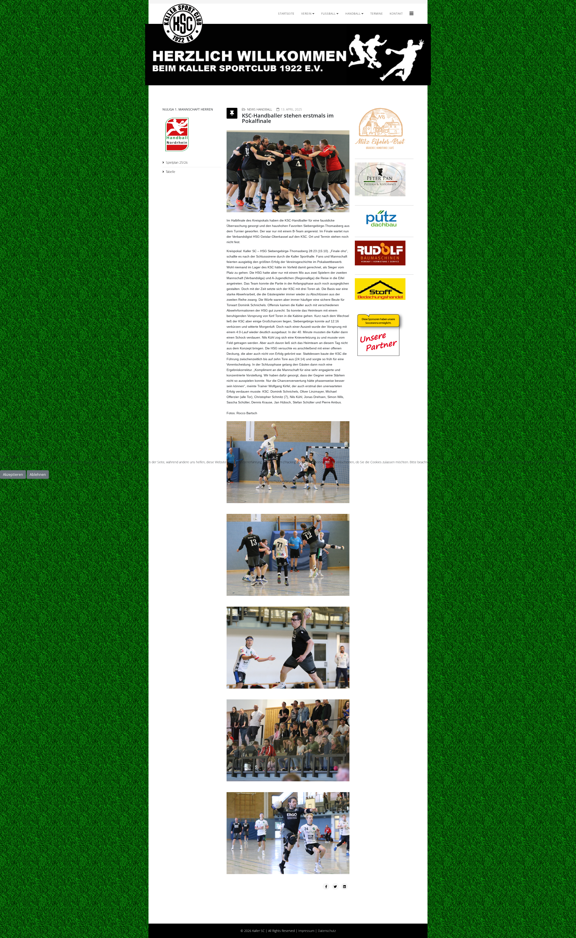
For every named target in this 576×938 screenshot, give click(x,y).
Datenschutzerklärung (278, 481)
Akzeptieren (13, 474)
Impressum (305, 481)
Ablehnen (38, 474)
